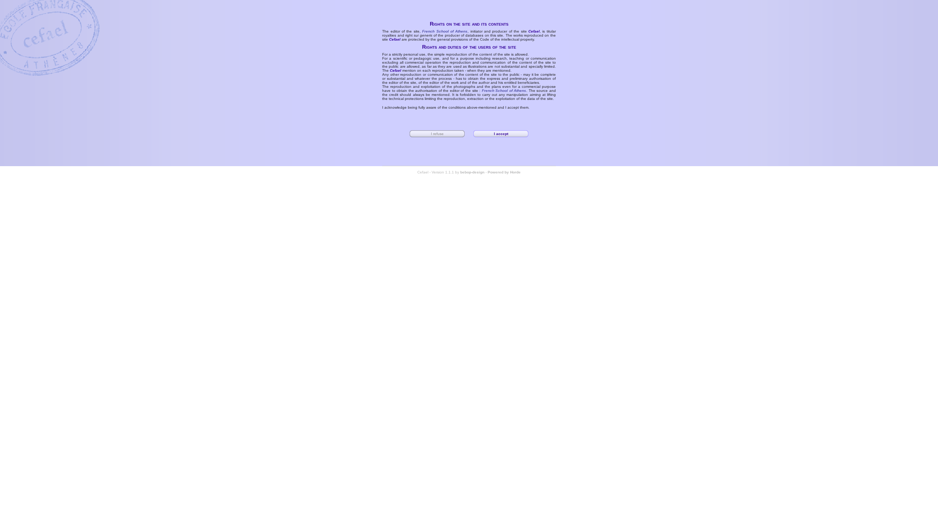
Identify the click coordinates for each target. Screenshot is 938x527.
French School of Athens (445, 31)
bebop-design (472, 172)
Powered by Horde (504, 172)
